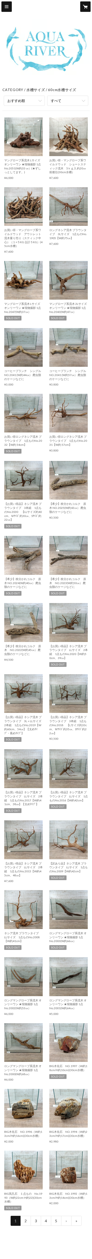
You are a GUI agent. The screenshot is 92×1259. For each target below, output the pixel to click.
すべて (56, 100)
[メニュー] (6, 6)
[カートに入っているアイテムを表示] (85, 6)
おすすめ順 (16, 100)
